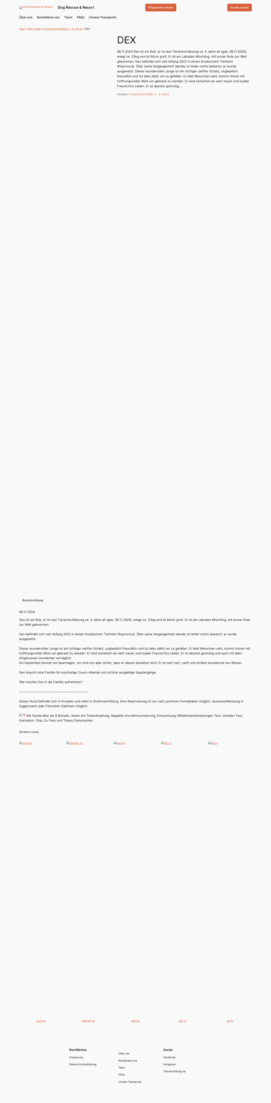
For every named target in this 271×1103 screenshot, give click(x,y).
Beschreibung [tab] (32, 600)
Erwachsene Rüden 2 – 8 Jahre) (62, 28)
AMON (41, 1021)
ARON (135, 1021)
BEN (230, 1021)
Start (22, 28)
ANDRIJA (88, 1021)
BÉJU (183, 1021)
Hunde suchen (239, 7)
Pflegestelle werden (160, 7)
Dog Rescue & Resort (76, 7)
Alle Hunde (34, 28)
